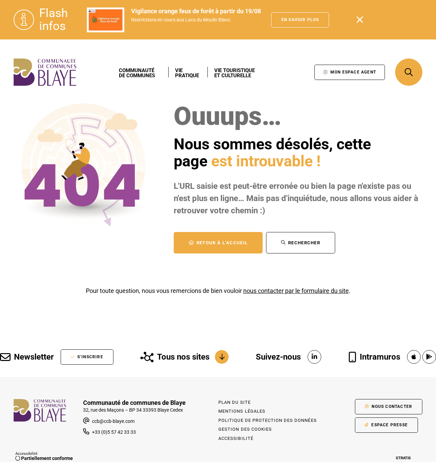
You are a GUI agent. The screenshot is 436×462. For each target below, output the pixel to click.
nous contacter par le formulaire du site (296, 290)
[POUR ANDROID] (429, 357)
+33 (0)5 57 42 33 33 (114, 432)
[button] (408, 72)
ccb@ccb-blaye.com (113, 421)
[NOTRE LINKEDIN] (314, 357)
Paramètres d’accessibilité (302, 72)
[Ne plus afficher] (360, 20)
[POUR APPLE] (414, 357)
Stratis (403, 458)
